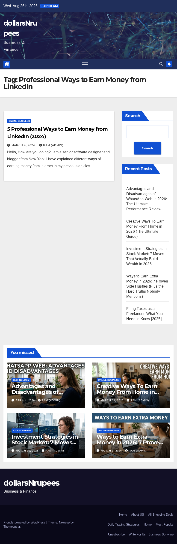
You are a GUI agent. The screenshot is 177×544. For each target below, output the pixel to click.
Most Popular (165, 524)
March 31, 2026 (112, 400)
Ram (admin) (53, 145)
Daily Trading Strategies (124, 524)
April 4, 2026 (26, 400)
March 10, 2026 (27, 450)
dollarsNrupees (31, 483)
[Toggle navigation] (85, 64)
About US (137, 514)
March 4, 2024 (24, 145)
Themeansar (11, 526)
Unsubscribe (116, 534)
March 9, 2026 (112, 450)
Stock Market (22, 430)
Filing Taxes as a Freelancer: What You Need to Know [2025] (144, 314)
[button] (161, 64)
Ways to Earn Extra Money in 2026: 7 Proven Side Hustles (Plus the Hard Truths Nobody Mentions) (147, 286)
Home (123, 514)
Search (132, 115)
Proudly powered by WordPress (24, 522)
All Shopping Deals (161, 514)
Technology (21, 380)
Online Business (19, 121)
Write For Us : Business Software (151, 534)
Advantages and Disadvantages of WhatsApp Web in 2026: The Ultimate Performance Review (146, 199)
